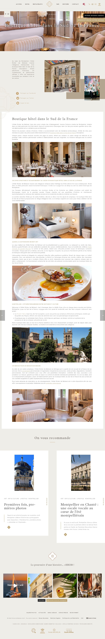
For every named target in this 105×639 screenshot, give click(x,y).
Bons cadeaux (52, 612)
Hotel (27, 4)
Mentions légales (55, 618)
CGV (82, 618)
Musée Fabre (21, 314)
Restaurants (37, 4)
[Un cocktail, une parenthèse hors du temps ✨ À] (65, 586)
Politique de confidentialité (70, 618)
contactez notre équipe (53, 383)
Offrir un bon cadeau (94, 15)
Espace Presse (63, 612)
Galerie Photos (31, 612)
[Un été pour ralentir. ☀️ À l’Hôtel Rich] (40, 586)
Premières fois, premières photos (19, 506)
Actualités (42, 612)
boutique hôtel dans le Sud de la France (63, 132)
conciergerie (26, 371)
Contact (75, 4)
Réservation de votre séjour (91, 20)
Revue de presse (43, 618)
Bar (58, 4)
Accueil (19, 4)
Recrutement (74, 612)
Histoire (66, 4)
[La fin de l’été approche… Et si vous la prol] (15, 586)
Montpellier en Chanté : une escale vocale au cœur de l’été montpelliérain (79, 509)
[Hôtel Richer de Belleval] (49, 3)
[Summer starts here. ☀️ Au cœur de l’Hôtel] (90, 586)
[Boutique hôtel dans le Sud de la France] (52, 405)
